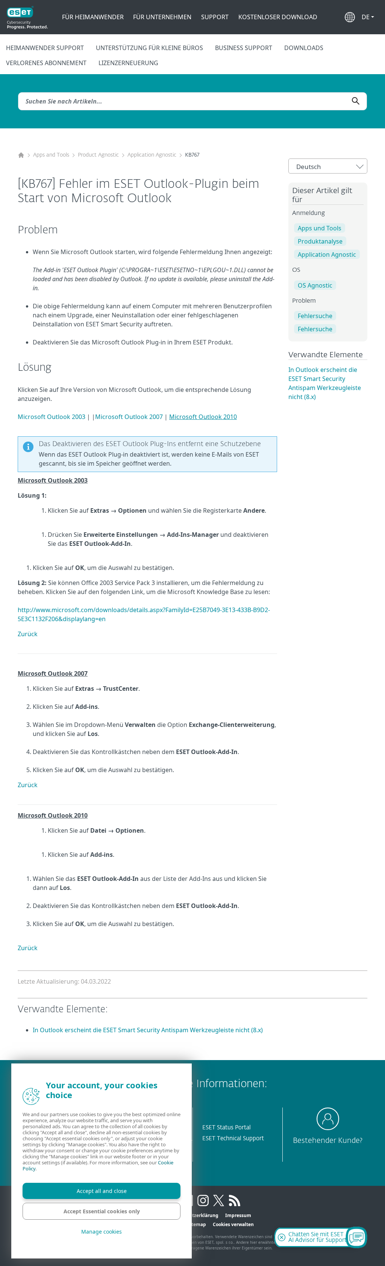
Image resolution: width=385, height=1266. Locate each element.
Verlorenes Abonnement (46, 63)
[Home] (21, 155)
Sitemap (196, 1224)
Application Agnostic (151, 155)
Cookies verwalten (233, 1224)
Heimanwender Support (45, 48)
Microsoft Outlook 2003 (51, 417)
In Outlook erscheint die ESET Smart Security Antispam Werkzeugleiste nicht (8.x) (148, 1030)
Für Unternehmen (162, 17)
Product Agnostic (98, 155)
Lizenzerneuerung (128, 63)
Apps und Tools (319, 228)
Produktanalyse (320, 241)
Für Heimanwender (93, 17)
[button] (368, 16)
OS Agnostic (315, 285)
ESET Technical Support (233, 1138)
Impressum (238, 1215)
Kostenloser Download (277, 17)
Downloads (303, 48)
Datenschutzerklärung (193, 1215)
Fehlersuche (315, 316)
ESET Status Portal (226, 1127)
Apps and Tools (51, 155)
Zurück (28, 634)
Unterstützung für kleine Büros (149, 48)
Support (215, 17)
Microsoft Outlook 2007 (129, 417)
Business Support (243, 48)
